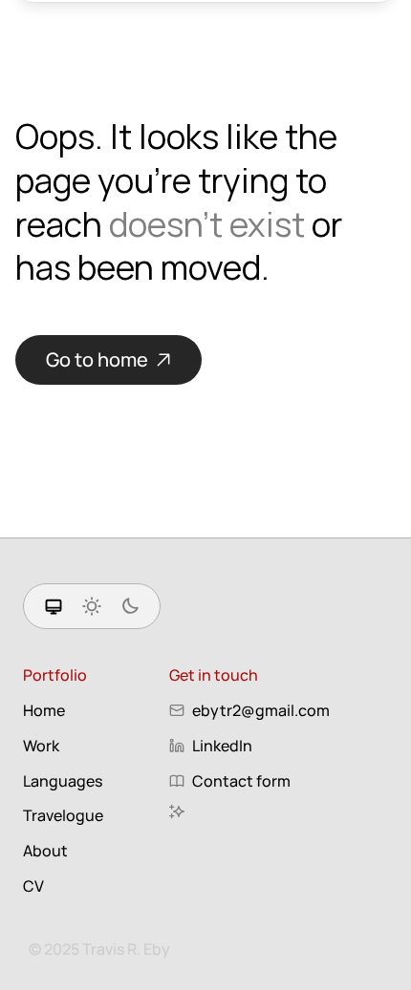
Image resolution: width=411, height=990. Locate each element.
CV (33, 885)
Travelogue (63, 815)
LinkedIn (222, 745)
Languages (62, 780)
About (45, 850)
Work (41, 745)
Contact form (241, 780)
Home (44, 710)
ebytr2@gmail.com (261, 710)
